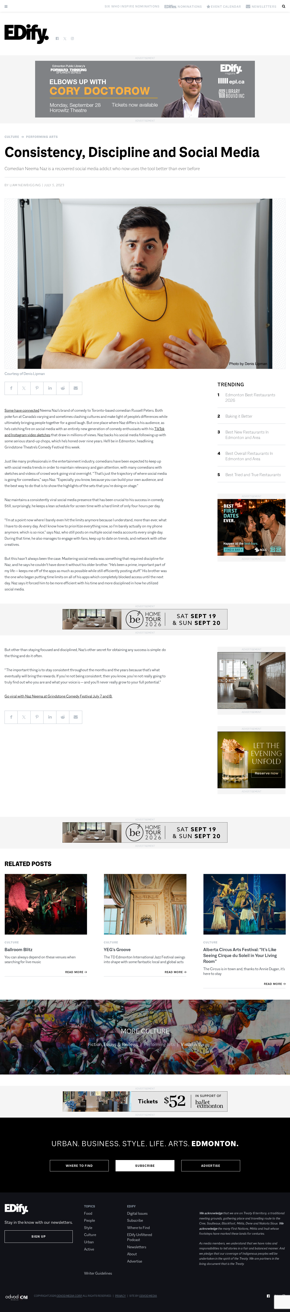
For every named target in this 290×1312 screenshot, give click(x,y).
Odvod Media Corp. (69, 1296)
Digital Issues (137, 1213)
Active (89, 1249)
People (89, 1220)
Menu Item (92, 1266)
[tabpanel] (145, 1155)
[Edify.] (27, 34)
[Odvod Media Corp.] (16, 1297)
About (132, 1254)
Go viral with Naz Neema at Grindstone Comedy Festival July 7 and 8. (58, 696)
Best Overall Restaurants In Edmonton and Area (249, 456)
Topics (89, 1206)
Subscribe (145, 1166)
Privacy (120, 1296)
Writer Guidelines (98, 1273)
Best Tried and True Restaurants (253, 474)
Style (88, 1227)
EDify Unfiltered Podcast (139, 1237)
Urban (89, 1242)
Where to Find (79, 1166)
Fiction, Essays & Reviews (113, 1044)
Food (88, 1213)
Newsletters (136, 1247)
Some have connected (22, 410)
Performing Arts (42, 137)
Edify (131, 1206)
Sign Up (38, 1236)
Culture (12, 137)
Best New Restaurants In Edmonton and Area (247, 434)
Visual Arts (191, 1044)
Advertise (210, 1166)
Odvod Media (148, 1296)
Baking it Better (238, 416)
